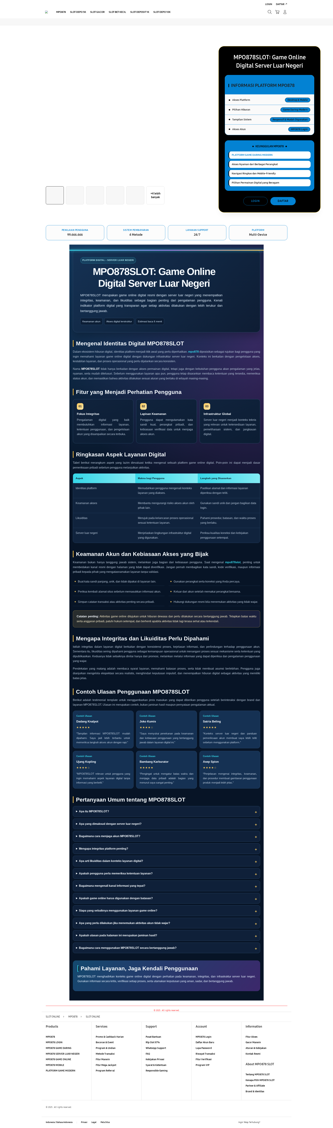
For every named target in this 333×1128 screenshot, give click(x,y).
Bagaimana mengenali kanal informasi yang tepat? (112, 885)
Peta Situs (105, 1122)
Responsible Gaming (157, 1070)
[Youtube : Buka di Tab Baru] (285, 1122)
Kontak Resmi (253, 1053)
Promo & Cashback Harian (110, 1036)
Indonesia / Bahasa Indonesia (59, 1122)
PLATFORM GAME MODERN (60, 1070)
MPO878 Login (203, 1036)
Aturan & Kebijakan (256, 1048)
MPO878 (50, 1036)
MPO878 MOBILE (55, 1065)
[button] (277, 12)
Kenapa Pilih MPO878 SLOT (260, 1080)
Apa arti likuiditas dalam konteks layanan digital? (111, 860)
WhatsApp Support (156, 1048)
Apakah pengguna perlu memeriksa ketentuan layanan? (116, 873)
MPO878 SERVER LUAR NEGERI (63, 1053)
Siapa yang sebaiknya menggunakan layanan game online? (118, 910)
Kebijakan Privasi (155, 1059)
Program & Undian (106, 1048)
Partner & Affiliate (255, 1085)
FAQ (148, 1053)
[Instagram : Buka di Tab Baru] (278, 1122)
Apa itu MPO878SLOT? (94, 811)
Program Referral (105, 1070)
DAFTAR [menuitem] (280, 4)
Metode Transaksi (105, 1053)
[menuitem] (61, 12)
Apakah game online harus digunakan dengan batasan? (116, 898)
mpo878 (193, 351)
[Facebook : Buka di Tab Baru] (265, 1122)
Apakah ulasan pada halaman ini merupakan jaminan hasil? (118, 935)
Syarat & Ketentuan (156, 1065)
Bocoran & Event (105, 1042)
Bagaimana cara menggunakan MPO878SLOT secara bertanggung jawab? (128, 947)
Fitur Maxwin (103, 1059)
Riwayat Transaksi (205, 1053)
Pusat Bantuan (153, 1036)
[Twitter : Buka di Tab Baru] (272, 1122)
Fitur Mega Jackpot (106, 1065)
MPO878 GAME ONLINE (58, 1059)
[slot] (46, 12)
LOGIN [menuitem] (268, 4)
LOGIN (255, 201)
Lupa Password (204, 1048)
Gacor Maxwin (253, 1042)
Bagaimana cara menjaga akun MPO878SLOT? (109, 836)
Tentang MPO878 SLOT (258, 1074)
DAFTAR (283, 201)
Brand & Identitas (255, 1091)
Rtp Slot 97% (153, 1042)
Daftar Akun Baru (205, 1042)
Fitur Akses (251, 1036)
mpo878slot (233, 562)
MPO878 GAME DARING (58, 1048)
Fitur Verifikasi (204, 1059)
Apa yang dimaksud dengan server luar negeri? (110, 823)
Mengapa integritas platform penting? (103, 848)
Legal (93, 1122)
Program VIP (202, 1065)
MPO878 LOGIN (54, 1042)
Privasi (84, 1122)
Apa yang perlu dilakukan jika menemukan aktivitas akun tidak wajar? (124, 923)
